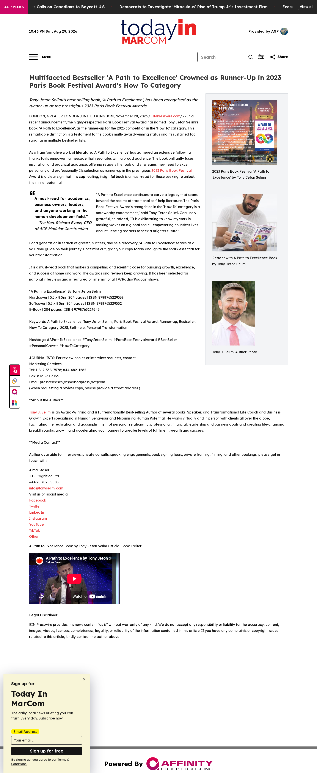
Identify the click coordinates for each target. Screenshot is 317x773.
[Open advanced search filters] (261, 57)
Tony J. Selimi (40, 412)
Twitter (35, 506)
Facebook (37, 500)
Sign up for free (46, 751)
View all (306, 7)
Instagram (38, 518)
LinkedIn (36, 512)
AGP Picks (14, 7)
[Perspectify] (15, 381)
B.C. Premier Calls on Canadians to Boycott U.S (58, 6)
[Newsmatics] (15, 402)
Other (34, 536)
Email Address (25, 731)
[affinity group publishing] (15, 391)
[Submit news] (15, 370)
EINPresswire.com (165, 116)
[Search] (250, 57)
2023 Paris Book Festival (171, 170)
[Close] (84, 679)
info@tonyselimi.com (46, 488)
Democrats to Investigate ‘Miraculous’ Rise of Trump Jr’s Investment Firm (193, 6)
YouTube (36, 524)
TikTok (34, 530)
